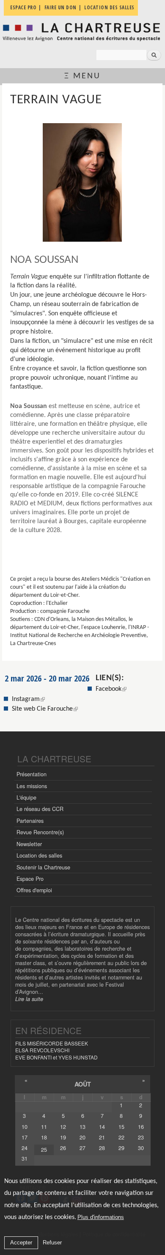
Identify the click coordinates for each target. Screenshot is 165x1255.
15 (121, 1127)
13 (82, 1127)
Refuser (52, 1242)
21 (102, 1137)
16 (141, 1127)
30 (141, 1148)
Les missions (31, 786)
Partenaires (30, 821)
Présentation (31, 774)
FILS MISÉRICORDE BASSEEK (51, 1043)
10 (25, 1127)
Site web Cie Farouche (42, 709)
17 (25, 1137)
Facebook (108, 689)
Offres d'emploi (34, 890)
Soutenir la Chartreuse (43, 867)
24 (25, 1148)
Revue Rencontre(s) (40, 832)
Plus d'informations (100, 1217)
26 (63, 1148)
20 (82, 1137)
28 (102, 1148)
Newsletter (29, 844)
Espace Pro (30, 879)
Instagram (28, 699)
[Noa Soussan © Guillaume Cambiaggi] (82, 182)
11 (44, 1127)
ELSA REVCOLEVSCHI (42, 1050)
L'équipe (26, 797)
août (82, 1084)
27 (82, 1148)
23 (141, 1137)
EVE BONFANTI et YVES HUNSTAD (56, 1057)
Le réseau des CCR (39, 809)
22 (121, 1137)
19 (63, 1137)
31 (25, 1158)
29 (121, 1148)
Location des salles (39, 855)
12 (63, 1127)
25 (44, 1149)
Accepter (21, 1242)
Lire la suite (29, 999)
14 (102, 1127)
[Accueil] (82, 32)
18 (44, 1137)
